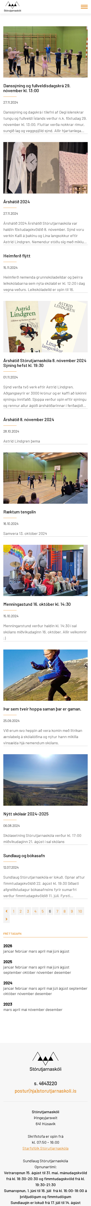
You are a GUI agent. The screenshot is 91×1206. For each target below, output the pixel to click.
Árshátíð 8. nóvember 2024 (28, 419)
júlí (56, 988)
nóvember (45, 972)
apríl (42, 951)
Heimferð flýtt (16, 255)
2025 (7, 961)
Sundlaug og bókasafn (24, 855)
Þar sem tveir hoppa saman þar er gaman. (42, 708)
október (29, 972)
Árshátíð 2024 (16, 201)
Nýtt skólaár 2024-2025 (26, 813)
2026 (7, 945)
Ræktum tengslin (19, 511)
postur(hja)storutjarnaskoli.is (45, 1091)
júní (56, 951)
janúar (9, 951)
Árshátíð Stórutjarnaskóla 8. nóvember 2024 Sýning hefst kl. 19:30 (44, 363)
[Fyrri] (6, 911)
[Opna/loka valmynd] (84, 6)
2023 (7, 1004)
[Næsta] (6, 919)
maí (49, 951)
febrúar (21, 951)
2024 (7, 982)
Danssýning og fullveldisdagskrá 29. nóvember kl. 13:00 (36, 88)
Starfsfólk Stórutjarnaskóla (45, 1148)
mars (33, 951)
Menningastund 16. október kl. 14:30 (37, 604)
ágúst (64, 951)
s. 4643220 (45, 1083)
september (13, 972)
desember (62, 972)
